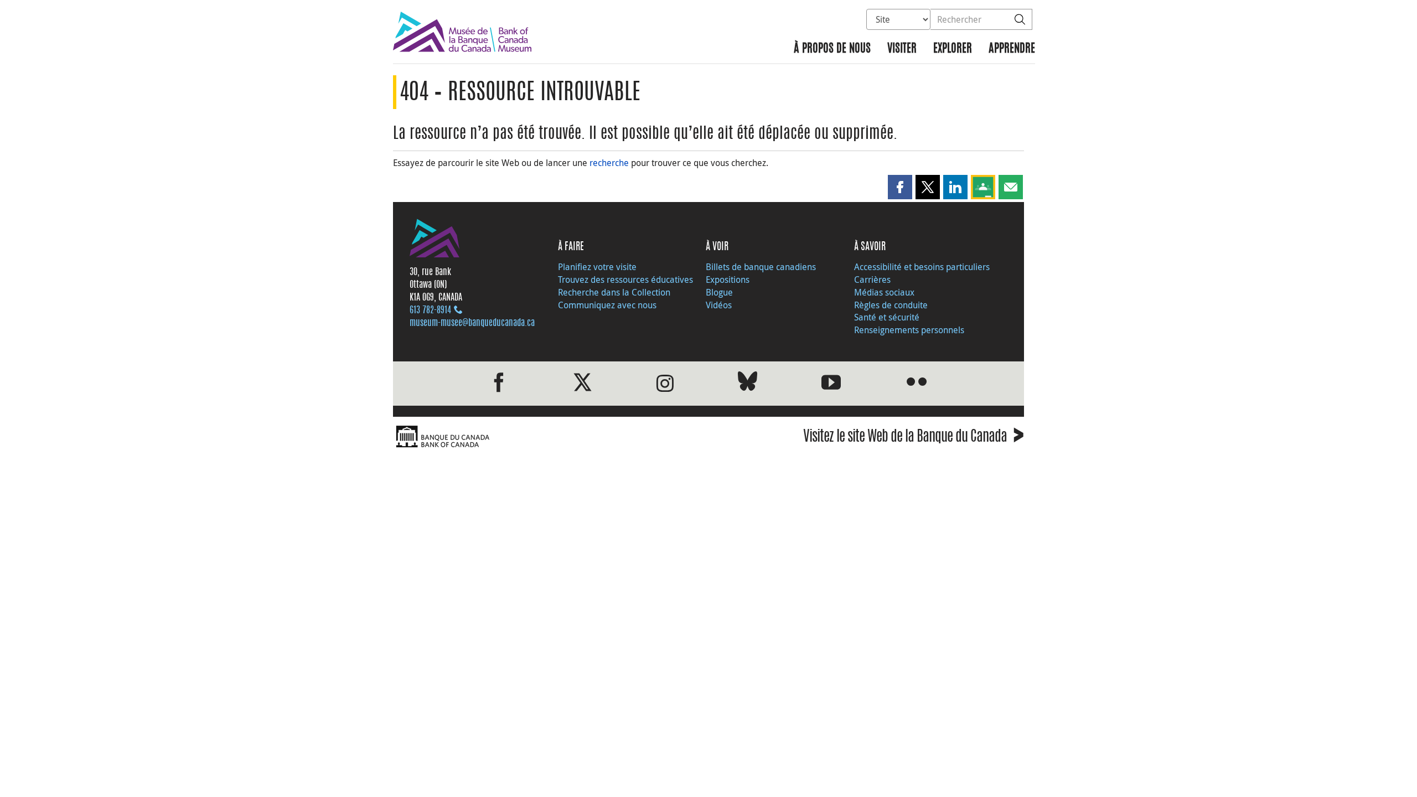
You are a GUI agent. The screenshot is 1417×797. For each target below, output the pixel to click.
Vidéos (719, 305)
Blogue (719, 292)
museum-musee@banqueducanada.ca (472, 323)
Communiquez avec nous (607, 305)
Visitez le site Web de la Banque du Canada (913, 438)
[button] (900, 187)
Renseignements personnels (909, 330)
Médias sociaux (884, 292)
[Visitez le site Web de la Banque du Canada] (548, 437)
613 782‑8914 (430, 310)
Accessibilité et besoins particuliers (922, 267)
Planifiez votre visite (597, 267)
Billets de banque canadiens (761, 267)
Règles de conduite (891, 305)
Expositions (727, 279)
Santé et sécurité (886, 317)
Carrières (872, 279)
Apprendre (1012, 49)
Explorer (952, 49)
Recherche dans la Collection (614, 292)
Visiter (902, 49)
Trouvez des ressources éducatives (625, 279)
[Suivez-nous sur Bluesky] (747, 383)
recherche (609, 163)
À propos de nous (832, 49)
